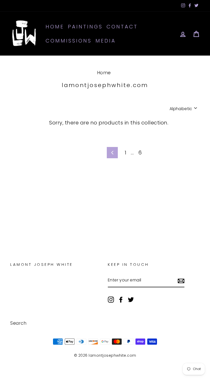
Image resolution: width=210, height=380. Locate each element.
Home (55, 26)
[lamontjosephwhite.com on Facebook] (121, 299)
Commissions (69, 40)
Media (106, 40)
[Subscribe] (181, 280)
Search (18, 323)
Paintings (85, 26)
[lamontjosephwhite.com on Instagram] (111, 299)
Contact (122, 26)
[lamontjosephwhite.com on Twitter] (131, 299)
